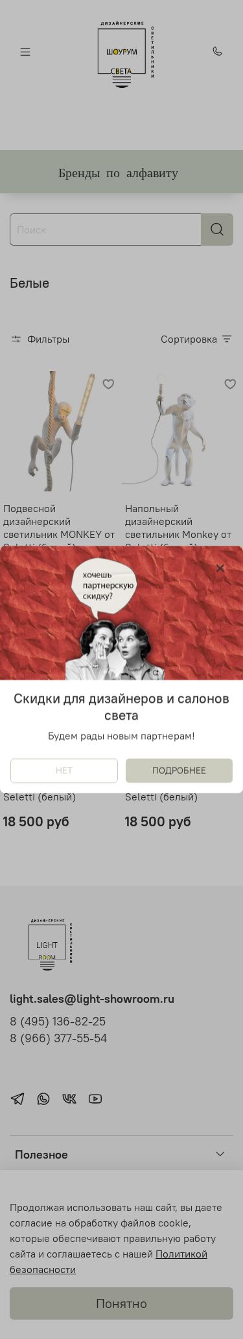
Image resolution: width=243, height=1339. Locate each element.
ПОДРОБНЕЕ (179, 771)
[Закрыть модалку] (220, 569)
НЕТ (64, 771)
